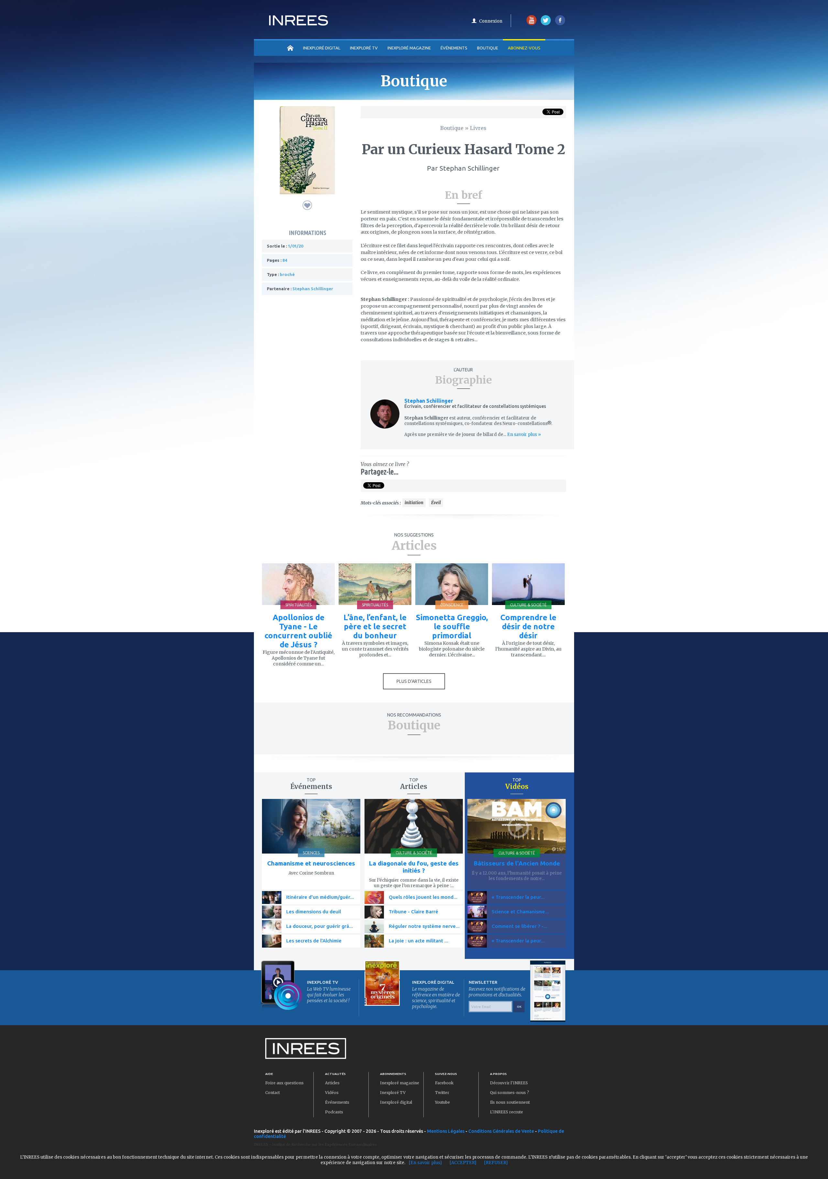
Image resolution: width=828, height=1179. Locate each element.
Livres (478, 128)
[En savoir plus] (425, 1162)
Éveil (436, 502)
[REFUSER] (496, 1162)
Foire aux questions (284, 1082)
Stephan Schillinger (428, 401)
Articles (332, 1082)
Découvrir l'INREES (509, 1082)
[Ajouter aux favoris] (307, 205)
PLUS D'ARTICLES (414, 681)
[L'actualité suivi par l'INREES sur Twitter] (546, 24)
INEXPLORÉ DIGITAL (321, 48)
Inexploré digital (396, 1102)
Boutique (487, 48)
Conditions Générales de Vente (501, 1131)
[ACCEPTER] (463, 1162)
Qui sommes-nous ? (509, 1092)
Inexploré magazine (399, 1082)
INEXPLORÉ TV (364, 48)
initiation (414, 502)
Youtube (442, 1102)
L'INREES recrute (506, 1112)
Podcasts (334, 1112)
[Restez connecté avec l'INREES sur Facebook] (560, 24)
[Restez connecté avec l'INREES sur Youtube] (532, 24)
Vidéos (332, 1092)
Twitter (442, 1092)
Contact (272, 1092)
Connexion (490, 21)
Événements (454, 48)
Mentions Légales (445, 1131)
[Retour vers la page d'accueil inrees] (298, 23)
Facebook (444, 1082)
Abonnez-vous (524, 48)
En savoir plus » (523, 434)
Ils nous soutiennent (510, 1102)
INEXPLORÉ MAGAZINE (409, 48)
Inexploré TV (393, 1092)
